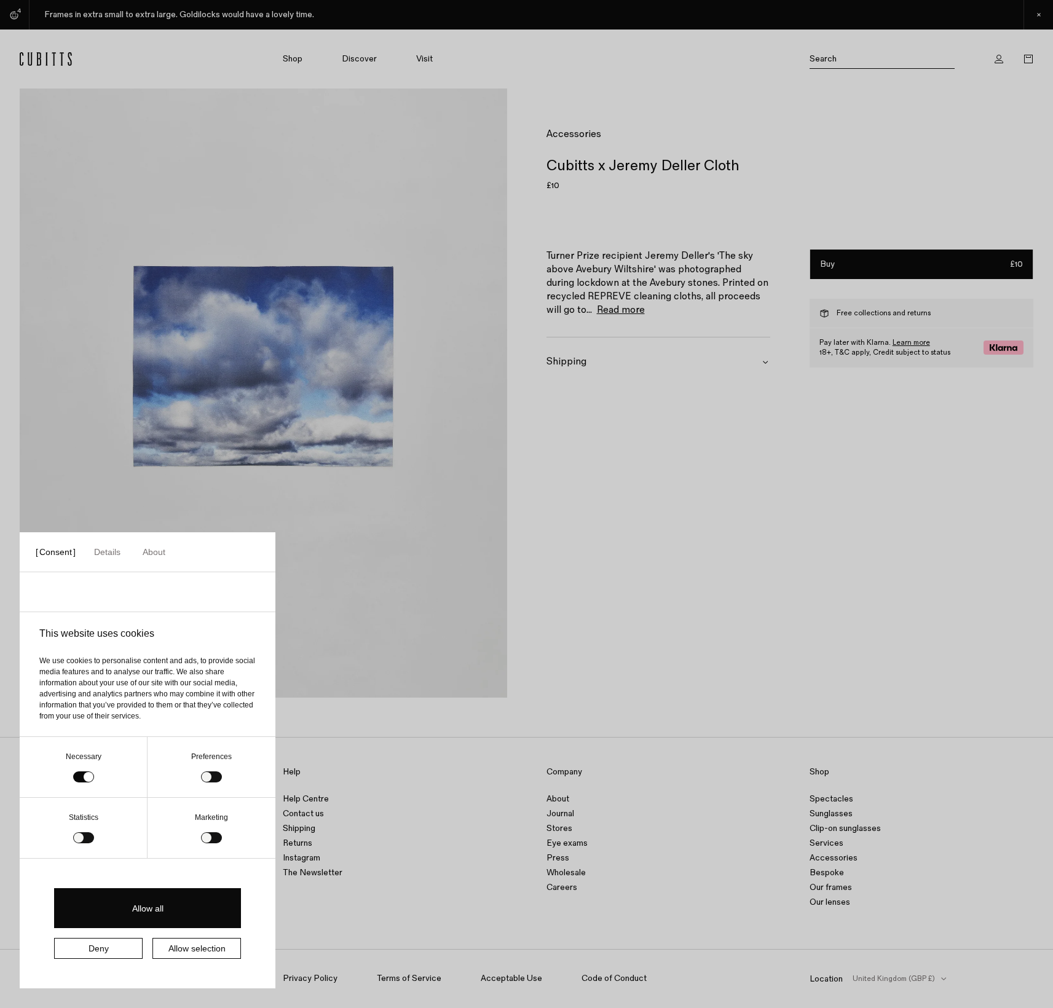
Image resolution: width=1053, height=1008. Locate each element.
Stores (559, 828)
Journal (560, 813)
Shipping (299, 828)
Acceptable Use (511, 978)
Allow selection (197, 948)
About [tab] (154, 552)
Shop (292, 59)
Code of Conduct (614, 978)
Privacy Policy (310, 978)
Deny (99, 948)
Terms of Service (409, 978)
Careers (561, 887)
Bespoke (827, 872)
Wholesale (566, 872)
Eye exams (567, 843)
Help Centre (306, 798)
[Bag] (1028, 59)
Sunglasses (831, 813)
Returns (297, 843)
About (557, 798)
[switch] (211, 776)
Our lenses (830, 902)
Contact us (303, 813)
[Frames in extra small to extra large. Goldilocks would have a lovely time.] (526, 15)
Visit (424, 59)
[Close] (1038, 15)
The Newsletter (312, 872)
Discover (359, 59)
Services (826, 843)
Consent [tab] (55, 552)
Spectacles (831, 798)
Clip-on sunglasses (845, 828)
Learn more (911, 342)
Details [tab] (107, 552)
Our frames (831, 887)
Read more (621, 310)
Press (557, 857)
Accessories (573, 134)
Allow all (148, 908)
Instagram (301, 857)
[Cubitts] (88, 59)
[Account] (999, 59)
